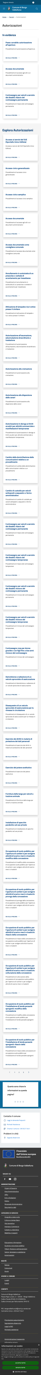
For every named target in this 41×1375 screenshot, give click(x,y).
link (2, 1359)
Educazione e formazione (13, 1242)
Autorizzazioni (9, 1255)
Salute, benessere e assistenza (15, 1252)
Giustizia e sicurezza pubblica (14, 1246)
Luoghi (7, 1280)
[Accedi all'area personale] (33, 2)
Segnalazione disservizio (13, 1323)
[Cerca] (37, 9)
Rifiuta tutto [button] (20, 1367)
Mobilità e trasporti (11, 1233)
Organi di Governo (11, 1188)
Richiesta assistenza (11, 1329)
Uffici (6, 1194)
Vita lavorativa (9, 1223)
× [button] (39, 1345)
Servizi (11, 17)
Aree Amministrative (12, 1191)
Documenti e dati (10, 1207)
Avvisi (7, 1271)
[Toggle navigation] (4, 8)
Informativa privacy (11, 1342)
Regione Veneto (8, 2)
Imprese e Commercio (12, 1226)
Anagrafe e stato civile (12, 1217)
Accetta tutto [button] (20, 1363)
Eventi (7, 1283)
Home (4, 17)
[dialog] (20, 1359)
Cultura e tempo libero (12, 1220)
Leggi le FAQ (9, 1326)
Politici (7, 1201)
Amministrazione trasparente (14, 1339)
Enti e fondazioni (10, 1198)
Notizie (7, 1265)
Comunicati (8, 1268)
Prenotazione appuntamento (14, 1320)
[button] (20, 1372)
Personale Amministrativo (13, 1204)
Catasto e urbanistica (12, 1230)
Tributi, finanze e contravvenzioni (16, 1249)
